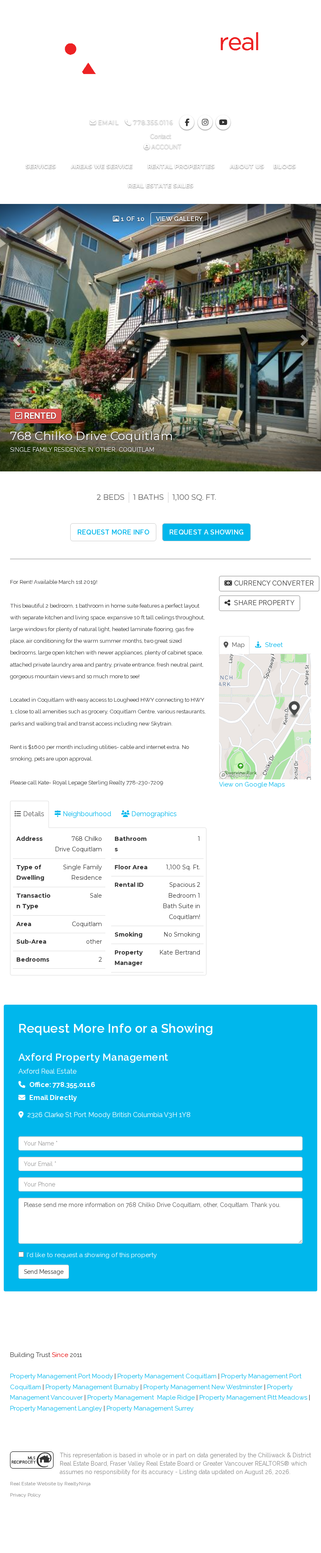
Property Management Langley (56, 1408)
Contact (160, 136)
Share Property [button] (263, 603)
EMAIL (107, 122)
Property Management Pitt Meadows (253, 1397)
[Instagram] (206, 122)
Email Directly (53, 1097)
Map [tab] (237, 645)
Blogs (284, 166)
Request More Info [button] (113, 532)
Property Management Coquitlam (167, 1376)
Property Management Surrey (150, 1408)
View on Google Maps (252, 784)
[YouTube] (223, 122)
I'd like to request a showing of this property (92, 1255)
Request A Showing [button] (206, 532)
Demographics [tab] (153, 814)
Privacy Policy (25, 1495)
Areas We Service (102, 166)
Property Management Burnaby (92, 1387)
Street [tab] (273, 645)
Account (165, 146)
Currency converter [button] (274, 583)
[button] (19, 337)
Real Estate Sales (161, 185)
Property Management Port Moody (61, 1376)
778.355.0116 (152, 122)
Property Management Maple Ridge (141, 1397)
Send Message (44, 1271)
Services (41, 166)
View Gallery (179, 219)
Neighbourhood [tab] (86, 814)
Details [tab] (32, 814)
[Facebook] (188, 122)
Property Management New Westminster (202, 1387)
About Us (247, 166)
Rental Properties (182, 166)
